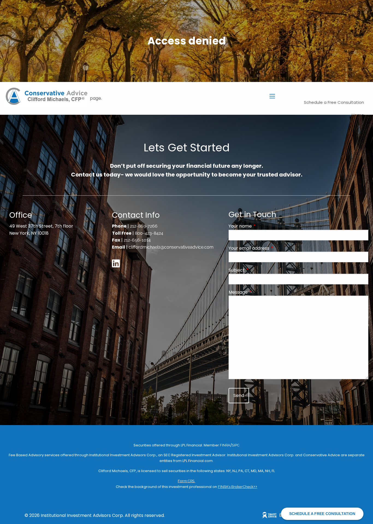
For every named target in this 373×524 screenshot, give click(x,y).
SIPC (235, 445)
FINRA (225, 445)
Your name (262, 226)
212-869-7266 (144, 226)
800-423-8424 (149, 233)
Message (260, 292)
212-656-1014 (137, 240)
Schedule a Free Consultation (334, 102)
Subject (258, 270)
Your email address (271, 248)
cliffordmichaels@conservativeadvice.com (171, 247)
